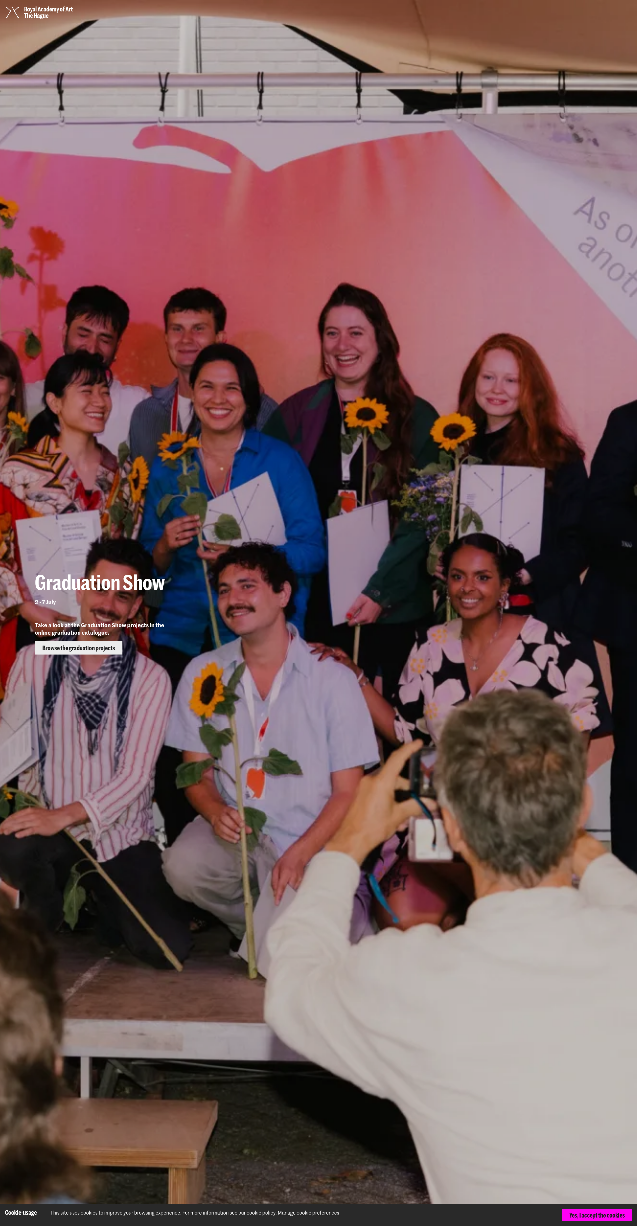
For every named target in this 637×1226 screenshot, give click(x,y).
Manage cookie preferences (308, 1213)
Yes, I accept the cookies (597, 1215)
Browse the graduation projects (587, 13)
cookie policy (261, 1212)
